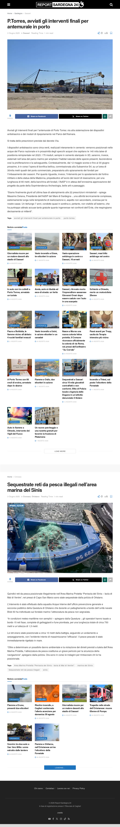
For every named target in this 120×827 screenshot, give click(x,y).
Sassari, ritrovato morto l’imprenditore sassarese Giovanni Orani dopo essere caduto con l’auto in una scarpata (74, 295)
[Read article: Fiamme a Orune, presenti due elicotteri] (19, 693)
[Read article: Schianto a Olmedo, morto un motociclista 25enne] (102, 277)
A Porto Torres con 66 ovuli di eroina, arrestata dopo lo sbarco (19, 382)
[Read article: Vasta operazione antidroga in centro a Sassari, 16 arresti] (74, 241)
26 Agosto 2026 (70, 263)
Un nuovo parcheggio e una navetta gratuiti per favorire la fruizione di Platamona (46, 432)
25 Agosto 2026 (15, 299)
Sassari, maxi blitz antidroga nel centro (99, 255)
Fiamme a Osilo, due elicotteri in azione (45, 381)
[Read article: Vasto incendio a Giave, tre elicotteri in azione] (47, 241)
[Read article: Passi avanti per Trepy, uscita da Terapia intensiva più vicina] (102, 319)
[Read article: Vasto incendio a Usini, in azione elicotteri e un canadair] (47, 319)
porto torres (69, 218)
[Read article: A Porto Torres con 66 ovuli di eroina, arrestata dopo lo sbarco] (19, 367)
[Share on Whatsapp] (105, 116)
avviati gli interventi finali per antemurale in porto (37, 218)
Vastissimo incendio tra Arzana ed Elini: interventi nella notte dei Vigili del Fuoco (46, 792)
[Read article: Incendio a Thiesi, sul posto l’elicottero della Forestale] (102, 367)
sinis (45, 669)
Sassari (28, 13)
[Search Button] (111, 4)
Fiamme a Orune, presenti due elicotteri (18, 706)
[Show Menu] (8, 4)
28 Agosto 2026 (97, 800)
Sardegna (18, 13)
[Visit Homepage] (60, 4)
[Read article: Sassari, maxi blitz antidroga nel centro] (102, 241)
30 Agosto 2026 (15, 263)
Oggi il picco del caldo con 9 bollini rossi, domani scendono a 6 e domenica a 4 (101, 792)
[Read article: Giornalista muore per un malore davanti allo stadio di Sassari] (19, 241)
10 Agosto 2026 (15, 438)
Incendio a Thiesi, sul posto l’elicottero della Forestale (100, 382)
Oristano (36, 496)
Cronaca (14, 247)
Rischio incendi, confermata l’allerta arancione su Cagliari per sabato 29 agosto (102, 753)
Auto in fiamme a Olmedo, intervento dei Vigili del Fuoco (18, 430)
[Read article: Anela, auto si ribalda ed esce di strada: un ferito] (47, 277)
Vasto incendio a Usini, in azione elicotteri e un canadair (46, 334)
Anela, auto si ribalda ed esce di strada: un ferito (46, 290)
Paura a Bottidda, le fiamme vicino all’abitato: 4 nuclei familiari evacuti (19, 334)
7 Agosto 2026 (42, 441)
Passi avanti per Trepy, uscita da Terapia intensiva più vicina (101, 334)
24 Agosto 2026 (42, 296)
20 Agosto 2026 (42, 341)
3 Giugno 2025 (13, 33)
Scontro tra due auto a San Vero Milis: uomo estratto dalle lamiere (18, 747)
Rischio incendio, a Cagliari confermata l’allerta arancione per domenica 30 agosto (45, 709)
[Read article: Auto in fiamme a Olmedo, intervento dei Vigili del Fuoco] (19, 416)
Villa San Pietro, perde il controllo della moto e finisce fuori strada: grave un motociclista (73, 792)
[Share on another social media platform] (110, 116)
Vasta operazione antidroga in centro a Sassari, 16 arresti (72, 256)
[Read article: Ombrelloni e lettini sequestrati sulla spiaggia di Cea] (19, 775)
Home (9, 13)
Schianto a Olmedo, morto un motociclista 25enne (100, 292)
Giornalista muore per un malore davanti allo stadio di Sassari (18, 256)
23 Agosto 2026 (97, 299)
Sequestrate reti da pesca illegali (24, 669)
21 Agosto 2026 (15, 341)
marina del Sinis (85, 665)
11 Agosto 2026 (97, 389)
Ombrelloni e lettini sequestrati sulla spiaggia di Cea (16, 790)
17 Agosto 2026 (42, 386)
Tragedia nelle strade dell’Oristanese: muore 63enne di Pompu (101, 708)
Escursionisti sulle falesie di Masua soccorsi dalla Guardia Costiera (73, 753)
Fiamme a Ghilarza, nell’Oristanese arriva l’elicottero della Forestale (45, 748)
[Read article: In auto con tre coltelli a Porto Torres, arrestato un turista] (19, 277)
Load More (60, 451)
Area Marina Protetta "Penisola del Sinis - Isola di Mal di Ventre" (44, 665)
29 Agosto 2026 (15, 754)
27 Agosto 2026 (42, 260)
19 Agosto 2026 (15, 389)
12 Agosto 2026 (70, 402)
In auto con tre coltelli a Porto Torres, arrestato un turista (18, 292)
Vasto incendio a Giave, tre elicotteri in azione (46, 255)
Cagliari (41, 699)
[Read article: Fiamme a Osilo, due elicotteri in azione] (47, 367)
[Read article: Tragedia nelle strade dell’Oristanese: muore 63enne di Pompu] (102, 693)
